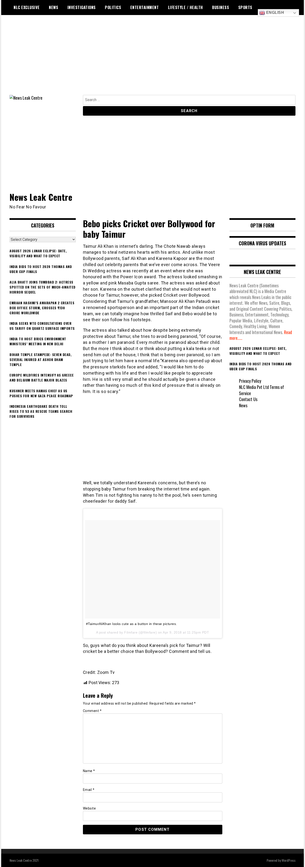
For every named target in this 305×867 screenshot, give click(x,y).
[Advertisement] (152, 59)
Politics (113, 7)
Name (89, 771)
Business (220, 7)
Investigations (81, 7)
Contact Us (248, 399)
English (274, 12)
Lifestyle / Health (185, 7)
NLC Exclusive (27, 7)
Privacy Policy (250, 381)
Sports (245, 7)
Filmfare (130, 632)
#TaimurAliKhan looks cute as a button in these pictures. (131, 624)
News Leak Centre (41, 197)
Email (89, 790)
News (53, 7)
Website (89, 808)
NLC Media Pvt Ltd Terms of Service (261, 390)
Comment (92, 711)
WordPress (288, 860)
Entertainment (144, 7)
